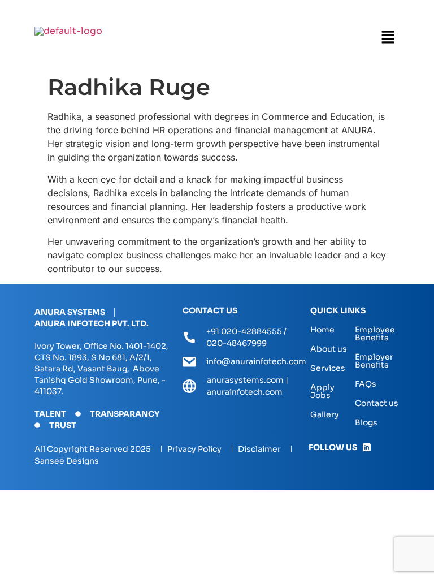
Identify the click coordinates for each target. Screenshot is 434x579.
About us (328, 349)
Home (322, 330)
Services (327, 368)
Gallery (324, 414)
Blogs (366, 422)
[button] (387, 37)
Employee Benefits (375, 334)
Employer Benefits (374, 361)
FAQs (365, 384)
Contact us (376, 403)
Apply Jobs (322, 391)
